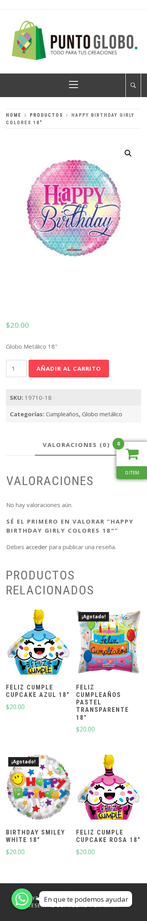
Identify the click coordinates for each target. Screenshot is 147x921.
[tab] (76, 445)
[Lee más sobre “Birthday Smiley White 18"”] (38, 788)
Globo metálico (102, 414)
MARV (112, 905)
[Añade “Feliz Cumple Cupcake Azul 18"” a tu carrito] (38, 643)
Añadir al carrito (68, 368)
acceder (36, 547)
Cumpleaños (62, 414)
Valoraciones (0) (76, 445)
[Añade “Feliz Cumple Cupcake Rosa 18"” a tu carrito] (108, 788)
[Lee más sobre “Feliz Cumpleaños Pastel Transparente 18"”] (108, 643)
